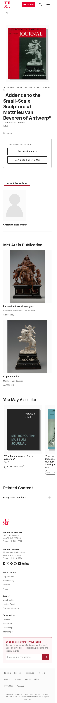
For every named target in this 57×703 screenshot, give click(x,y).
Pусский (20, 686)
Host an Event (9, 604)
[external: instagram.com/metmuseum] (15, 563)
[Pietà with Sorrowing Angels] (27, 276)
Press (5, 589)
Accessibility (8, 580)
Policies (6, 585)
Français (41, 673)
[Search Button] (40, 4)
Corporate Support (11, 608)
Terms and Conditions (14, 694)
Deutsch (17, 679)
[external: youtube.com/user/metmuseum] (23, 563)
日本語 (28, 679)
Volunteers (7, 623)
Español (17, 673)
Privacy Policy (28, 694)
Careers (6, 619)
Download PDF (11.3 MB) (27, 160)
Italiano (7, 679)
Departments (8, 576)
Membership (8, 600)
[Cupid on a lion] (27, 346)
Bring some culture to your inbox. (23, 641)
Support (6, 596)
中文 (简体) (8, 686)
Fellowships (8, 628)
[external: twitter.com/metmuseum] (8, 563)
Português (29, 673)
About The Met (9, 572)
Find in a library (25, 151)
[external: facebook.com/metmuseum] (4, 563)
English (7, 673)
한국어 (36, 679)
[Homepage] (7, 5)
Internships (8, 632)
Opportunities (9, 615)
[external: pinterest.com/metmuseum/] (11, 563)
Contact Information (42, 694)
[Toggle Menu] (48, 4)
